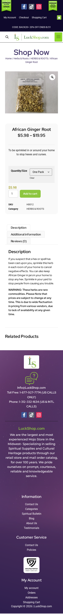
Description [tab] (19, 228)
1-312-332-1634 (29, 402)
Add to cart (30, 193)
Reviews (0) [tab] (19, 241)
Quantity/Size (19, 170)
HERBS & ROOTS (39, 58)
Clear (32, 178)
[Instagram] (39, 6)
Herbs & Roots (21, 58)
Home (8, 58)
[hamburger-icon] (58, 37)
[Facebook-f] (24, 6)
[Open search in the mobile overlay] (7, 36)
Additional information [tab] (26, 234)
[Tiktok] (31, 6)
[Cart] (59, 17)
